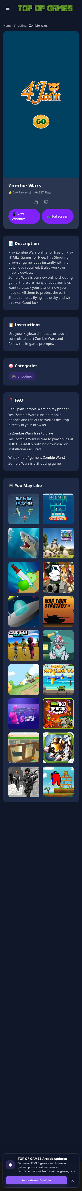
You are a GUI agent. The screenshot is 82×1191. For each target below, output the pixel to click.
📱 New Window (18, 216)
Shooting (20, 25)
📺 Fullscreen (57, 216)
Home (7, 25)
